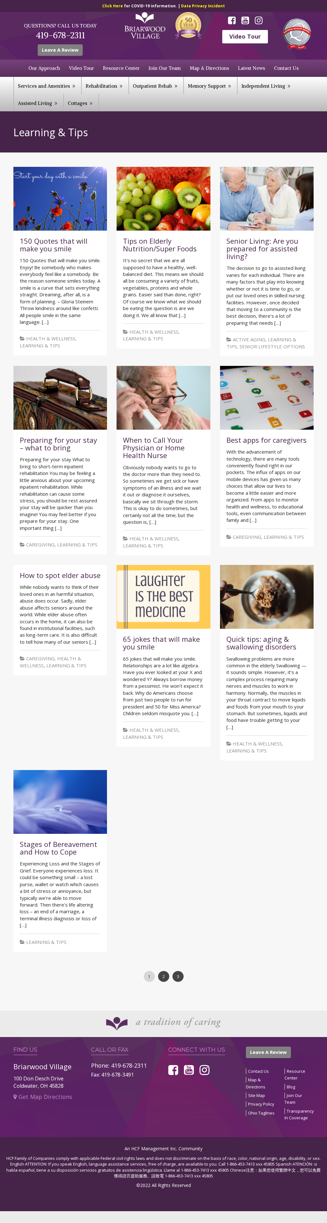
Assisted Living (35, 103)
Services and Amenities (44, 86)
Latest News (251, 68)
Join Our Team (164, 68)
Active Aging (249, 339)
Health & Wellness (50, 338)
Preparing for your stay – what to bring (58, 443)
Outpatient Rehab (152, 86)
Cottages (77, 103)
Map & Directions (209, 68)
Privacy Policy (261, 1104)
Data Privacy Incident (203, 6)
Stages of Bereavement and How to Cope (58, 847)
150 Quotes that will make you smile (53, 244)
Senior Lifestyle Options (272, 346)
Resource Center (121, 68)
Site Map (256, 1095)
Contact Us (286, 68)
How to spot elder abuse (60, 575)
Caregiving (40, 544)
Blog (291, 1087)
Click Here (113, 6)
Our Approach (44, 68)
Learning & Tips (40, 345)
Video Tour (245, 36)
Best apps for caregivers (266, 440)
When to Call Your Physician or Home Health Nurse (154, 447)
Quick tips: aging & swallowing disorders (261, 642)
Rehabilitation (101, 86)
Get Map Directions (45, 1097)
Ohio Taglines (261, 1113)
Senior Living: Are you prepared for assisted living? (262, 248)
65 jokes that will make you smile (161, 642)
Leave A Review (60, 50)
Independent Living (263, 86)
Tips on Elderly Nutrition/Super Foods (160, 244)
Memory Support (207, 86)
